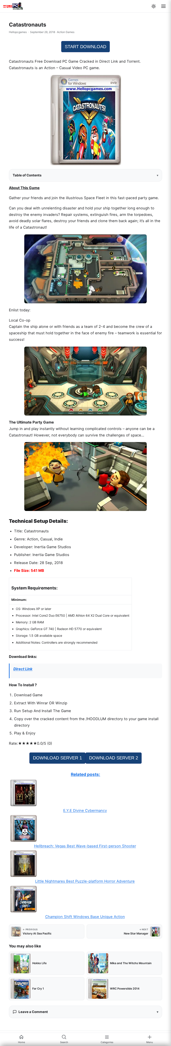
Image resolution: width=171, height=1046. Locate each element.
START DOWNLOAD (85, 46)
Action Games (65, 32)
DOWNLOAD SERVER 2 (113, 757)
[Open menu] (163, 6)
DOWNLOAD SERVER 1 (57, 757)
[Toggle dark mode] (153, 6)
